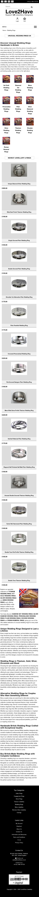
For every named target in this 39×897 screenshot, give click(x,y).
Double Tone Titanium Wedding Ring (19, 580)
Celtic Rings (19, 793)
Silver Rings (19, 799)
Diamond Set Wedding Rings (22, 614)
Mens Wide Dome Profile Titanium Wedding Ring (19, 410)
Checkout (19, 826)
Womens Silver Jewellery (19, 810)
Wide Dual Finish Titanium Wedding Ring (19, 212)
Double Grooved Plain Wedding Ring (19, 269)
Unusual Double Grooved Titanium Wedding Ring (19, 495)
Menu (4, 27)
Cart (24, 21)
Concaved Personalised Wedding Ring (19, 354)
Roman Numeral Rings (16, 620)
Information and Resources (19, 834)
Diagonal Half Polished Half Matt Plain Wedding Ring (19, 467)
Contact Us (19, 832)
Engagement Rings (19, 796)
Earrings (19, 812)
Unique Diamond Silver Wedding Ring (19, 184)
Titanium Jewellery (19, 802)
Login (17, 21)
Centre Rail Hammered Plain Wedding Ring (19, 524)
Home (4, 30)
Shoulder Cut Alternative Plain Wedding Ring (19, 297)
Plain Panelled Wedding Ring (19, 325)
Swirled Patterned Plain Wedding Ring (19, 439)
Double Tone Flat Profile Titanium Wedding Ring (19, 552)
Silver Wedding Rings (8, 598)
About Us (19, 829)
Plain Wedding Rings (13, 618)
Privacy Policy (19, 842)
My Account (19, 823)
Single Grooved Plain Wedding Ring (19, 240)
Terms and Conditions (19, 837)
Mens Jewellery (19, 807)
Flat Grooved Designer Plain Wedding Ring (19, 382)
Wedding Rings (11, 30)
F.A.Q (19, 840)
